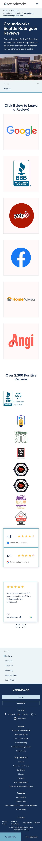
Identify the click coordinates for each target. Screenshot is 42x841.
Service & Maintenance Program (21, 786)
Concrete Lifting (21, 743)
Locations (14, 11)
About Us (9, 665)
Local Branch (10, 680)
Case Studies (21, 797)
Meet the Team (11, 675)
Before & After (21, 801)
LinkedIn (25, 714)
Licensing (21, 817)
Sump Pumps (21, 751)
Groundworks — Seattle (12, 13)
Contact (21, 697)
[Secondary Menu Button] (38, 83)
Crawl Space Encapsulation (21, 747)
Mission (21, 774)
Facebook (11, 714)
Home (5, 11)
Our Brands (21, 770)
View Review (14, 617)
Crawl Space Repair (21, 739)
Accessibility (27, 823)
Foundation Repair (21, 735)
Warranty (21, 778)
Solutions (21, 726)
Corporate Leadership (21, 766)
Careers (21, 762)
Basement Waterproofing (21, 730)
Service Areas (21, 809)
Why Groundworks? (21, 782)
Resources (21, 793)
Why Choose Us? (21, 758)
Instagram (22, 718)
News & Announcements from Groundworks (21, 805)
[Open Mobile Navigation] (37, 4)
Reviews (7, 89)
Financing (9, 670)
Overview (9, 661)
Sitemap (37, 823)
